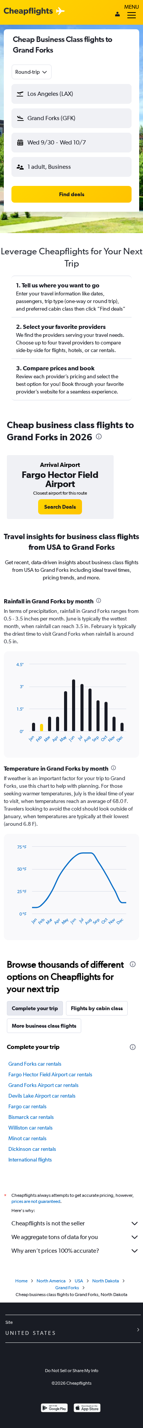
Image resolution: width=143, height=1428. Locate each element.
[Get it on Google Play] (54, 1408)
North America (51, 1281)
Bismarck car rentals (31, 1117)
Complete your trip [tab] (35, 1008)
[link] (60, 506)
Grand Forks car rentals (34, 1064)
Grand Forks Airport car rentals (43, 1085)
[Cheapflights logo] (28, 11)
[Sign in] (117, 15)
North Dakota (105, 1281)
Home (21, 1281)
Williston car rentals (30, 1128)
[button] (71, 94)
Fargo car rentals (27, 1106)
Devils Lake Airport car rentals (42, 1096)
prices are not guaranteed (35, 1201)
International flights (30, 1160)
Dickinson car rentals (32, 1149)
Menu (131, 7)
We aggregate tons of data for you (54, 1237)
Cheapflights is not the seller (48, 1223)
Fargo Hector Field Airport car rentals (50, 1074)
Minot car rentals (27, 1138)
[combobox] (31, 71)
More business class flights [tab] (44, 1026)
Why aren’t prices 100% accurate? (55, 1250)
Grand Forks (67, 1287)
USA (79, 1281)
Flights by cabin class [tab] (97, 1008)
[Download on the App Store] (87, 1408)
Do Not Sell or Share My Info (71, 1370)
